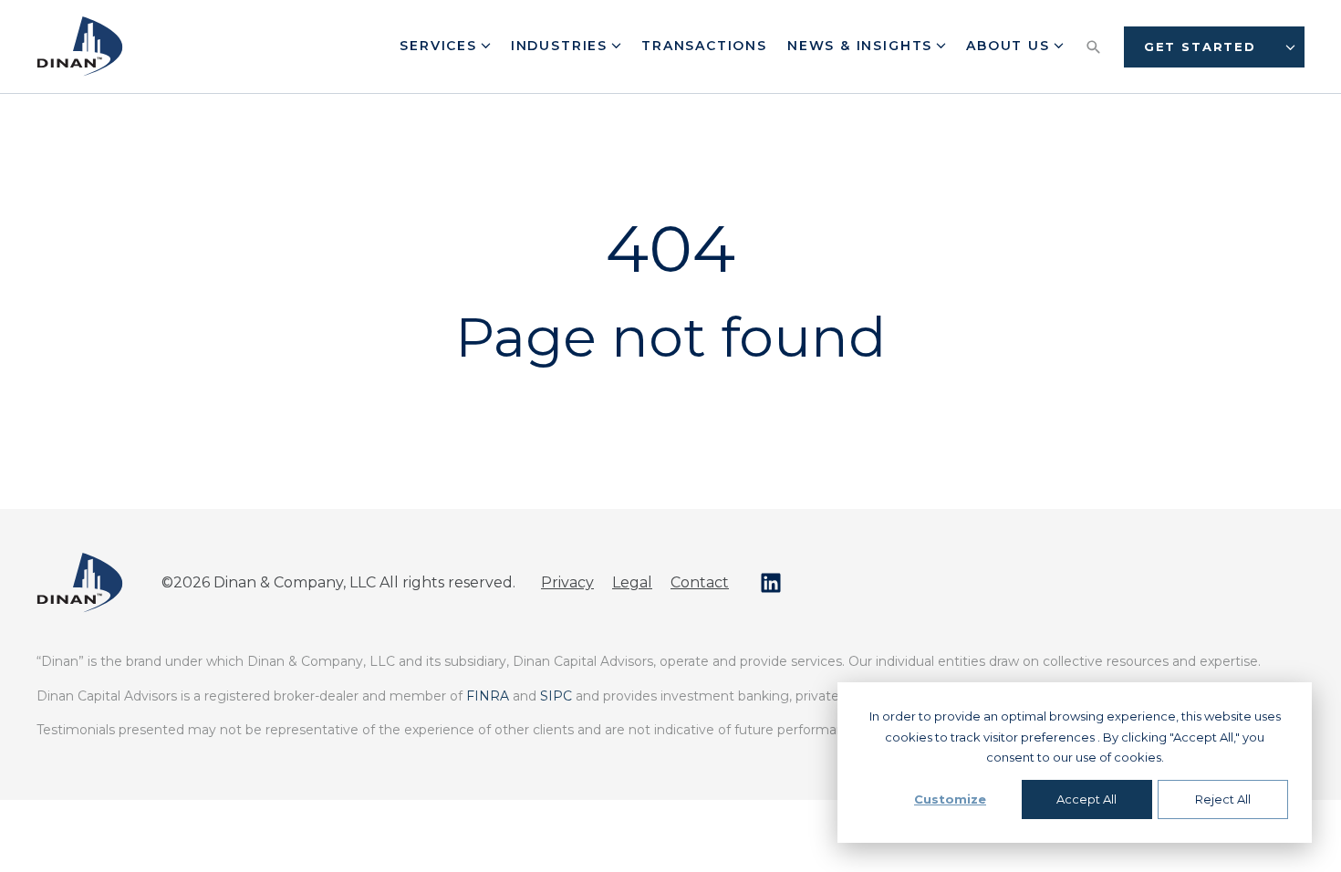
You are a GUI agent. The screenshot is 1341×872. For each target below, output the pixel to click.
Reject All (1223, 799)
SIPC (556, 696)
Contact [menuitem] (699, 582)
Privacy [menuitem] (567, 582)
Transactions (704, 45)
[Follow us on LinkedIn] (771, 582)
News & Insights (862, 45)
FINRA (487, 696)
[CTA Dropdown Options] (1290, 46)
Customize (950, 799)
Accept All (1086, 799)
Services (441, 45)
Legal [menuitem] (632, 582)
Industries (562, 45)
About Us (1010, 45)
